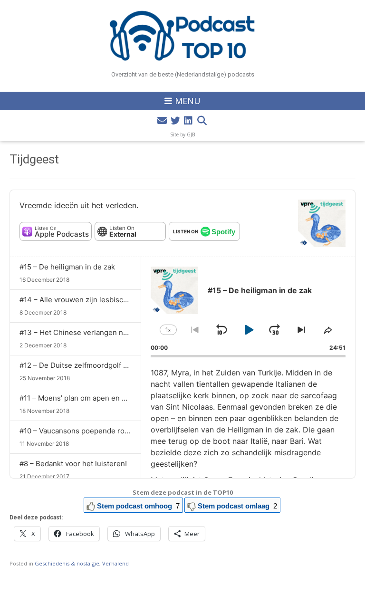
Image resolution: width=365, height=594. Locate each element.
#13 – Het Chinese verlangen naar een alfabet (96, 332)
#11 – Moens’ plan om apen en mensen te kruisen (101, 397)
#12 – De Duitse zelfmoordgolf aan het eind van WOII (107, 365)
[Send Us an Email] (162, 121)
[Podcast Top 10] (182, 36)
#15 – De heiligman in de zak (67, 266)
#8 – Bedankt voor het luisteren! (73, 463)
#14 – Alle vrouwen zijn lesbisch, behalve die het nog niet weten (127, 299)
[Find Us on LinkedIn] (188, 121)
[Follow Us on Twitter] (175, 121)
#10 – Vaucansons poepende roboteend (86, 430)
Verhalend (115, 563)
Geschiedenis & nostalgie (67, 563)
